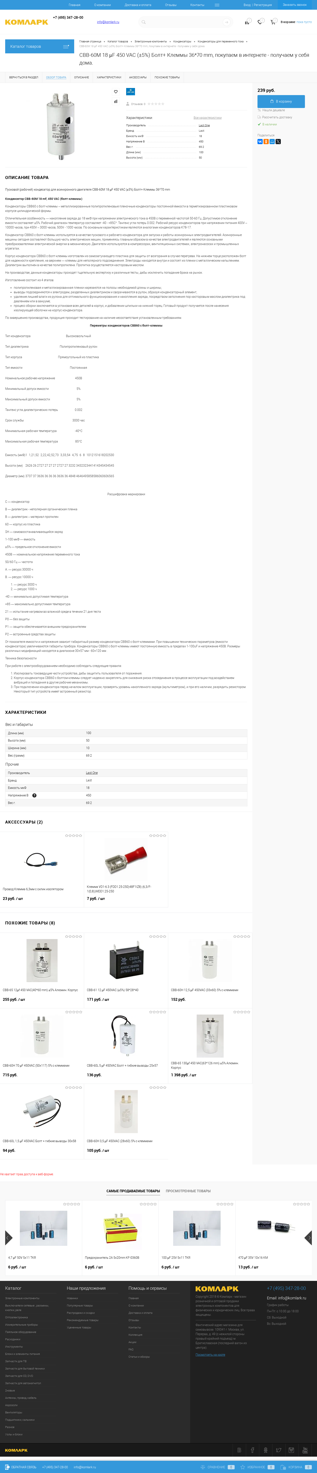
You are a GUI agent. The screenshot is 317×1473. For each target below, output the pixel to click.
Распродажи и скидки (81, 1312)
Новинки (72, 1298)
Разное (9, 1427)
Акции (132, 1342)
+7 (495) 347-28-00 (55, 1467)
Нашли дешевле (273, 110)
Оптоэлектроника (16, 1317)
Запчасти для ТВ (16, 1361)
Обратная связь (23, 1467)
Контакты (197, 5)
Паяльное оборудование (20, 1332)
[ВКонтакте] (260, 141)
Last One (204, 125)
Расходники (12, 1339)
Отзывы (171, 5)
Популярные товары (80, 1305)
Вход (247, 5)
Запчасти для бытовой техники (25, 1368)
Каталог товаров (25, 46)
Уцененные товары (79, 1327)
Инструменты (14, 1346)
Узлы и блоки (13, 1434)
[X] (278, 141)
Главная (74, 5)
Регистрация (263, 5)
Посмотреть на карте (210, 1354)
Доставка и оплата (138, 5)
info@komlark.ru (108, 22)
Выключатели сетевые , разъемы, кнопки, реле (27, 1308)
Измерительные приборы (21, 1324)
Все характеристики (208, 117)
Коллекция (135, 1334)
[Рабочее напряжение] (34, 795)
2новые (10, 1390)
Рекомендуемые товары (83, 1320)
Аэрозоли (11, 1405)
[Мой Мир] (272, 141)
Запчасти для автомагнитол (23, 1383)
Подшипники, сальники (20, 1419)
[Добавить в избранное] (116, 92)
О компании (102, 5)
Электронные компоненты (22, 1298)
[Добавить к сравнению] (116, 101)
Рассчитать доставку (277, 117)
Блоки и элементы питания (22, 1354)
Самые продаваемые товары (133, 1191)
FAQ (131, 1349)
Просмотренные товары (188, 1191)
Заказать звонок (295, 4)
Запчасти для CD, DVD (19, 1375)
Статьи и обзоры (139, 1356)
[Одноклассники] (266, 141)
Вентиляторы (13, 1412)
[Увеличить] (63, 125)
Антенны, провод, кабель (20, 1397)
